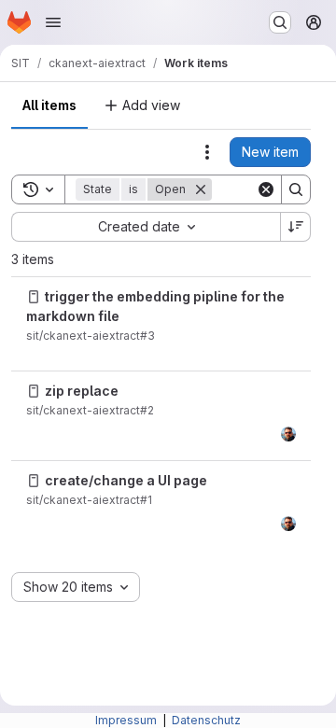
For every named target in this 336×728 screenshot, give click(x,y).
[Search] (296, 189)
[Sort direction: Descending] (296, 227)
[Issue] (33, 296)
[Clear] (266, 189)
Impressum (127, 720)
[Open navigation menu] (53, 22)
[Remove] (200, 189)
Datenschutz (206, 720)
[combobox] (145, 227)
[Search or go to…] (280, 22)
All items (49, 105)
